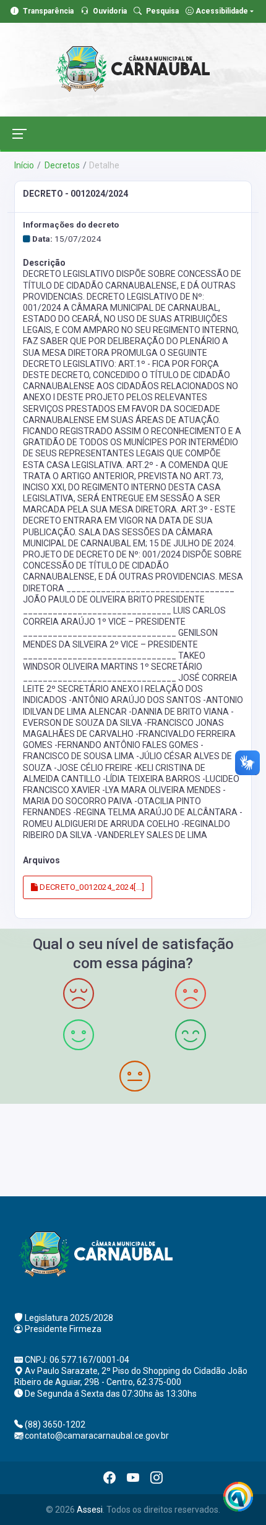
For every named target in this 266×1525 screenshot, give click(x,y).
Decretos (61, 165)
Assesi (90, 1510)
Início (24, 165)
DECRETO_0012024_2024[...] (91, 887)
